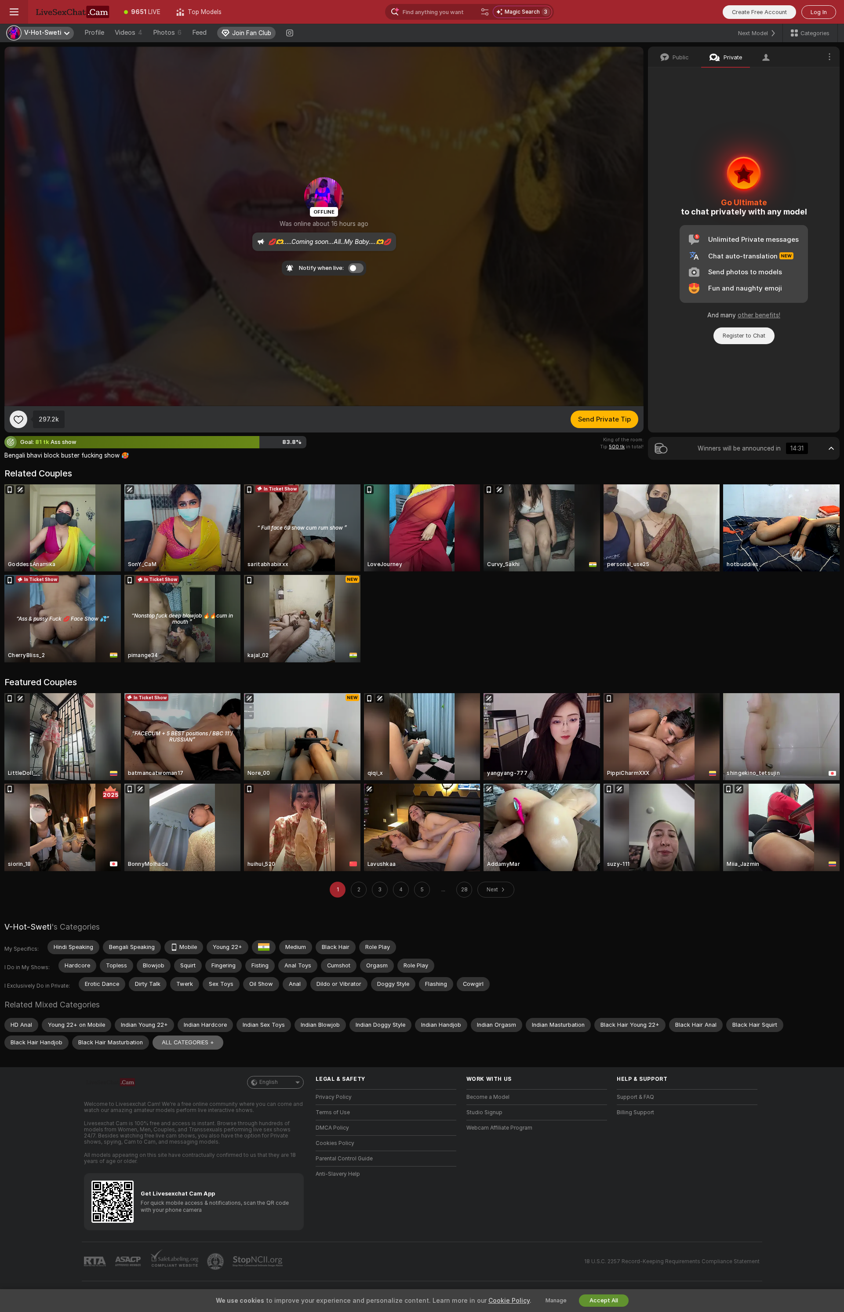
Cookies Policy (335, 1143)
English (268, 1082)
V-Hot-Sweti (27, 926)
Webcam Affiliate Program (499, 1128)
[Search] (485, 12)
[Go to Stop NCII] (258, 1261)
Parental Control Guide (344, 1159)
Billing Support (635, 1112)
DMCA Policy (332, 1128)
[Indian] (264, 947)
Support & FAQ (635, 1097)
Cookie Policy (509, 1300)
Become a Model (487, 1097)
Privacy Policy (334, 1097)
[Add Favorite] (18, 419)
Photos (167, 32)
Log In (819, 12)
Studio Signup (484, 1112)
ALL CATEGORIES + (188, 1042)
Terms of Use (333, 1112)
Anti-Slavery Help (338, 1174)
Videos (128, 32)
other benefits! (759, 315)
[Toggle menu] (14, 12)
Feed (199, 32)
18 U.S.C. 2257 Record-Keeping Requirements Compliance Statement (672, 1261)
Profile (94, 32)
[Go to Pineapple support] (216, 1261)
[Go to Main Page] (72, 12)
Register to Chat (744, 335)
